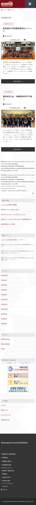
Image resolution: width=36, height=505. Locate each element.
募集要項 (5, 457)
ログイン (3, 405)
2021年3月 (4, 280)
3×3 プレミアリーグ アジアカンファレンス (13, 214)
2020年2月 (4, 289)
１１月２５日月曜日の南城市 (9, 204)
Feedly (5, 489)
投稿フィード (4, 410)
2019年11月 (4, 304)
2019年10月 (4, 309)
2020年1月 (4, 294)
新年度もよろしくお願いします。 (10, 209)
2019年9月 (4, 314)
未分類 (3, 348)
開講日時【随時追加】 (9, 454)
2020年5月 (4, 285)
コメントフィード (6, 415)
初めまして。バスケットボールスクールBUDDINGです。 (16, 219)
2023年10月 (4, 275)
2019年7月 (4, 318)
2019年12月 (4, 299)
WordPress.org (5, 419)
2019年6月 (4, 323)
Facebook (5, 486)
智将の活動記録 (5, 344)
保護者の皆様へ (7, 461)
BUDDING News (5, 339)
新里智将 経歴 (6, 465)
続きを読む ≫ (18, 81)
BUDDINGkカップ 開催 (8, 224)
